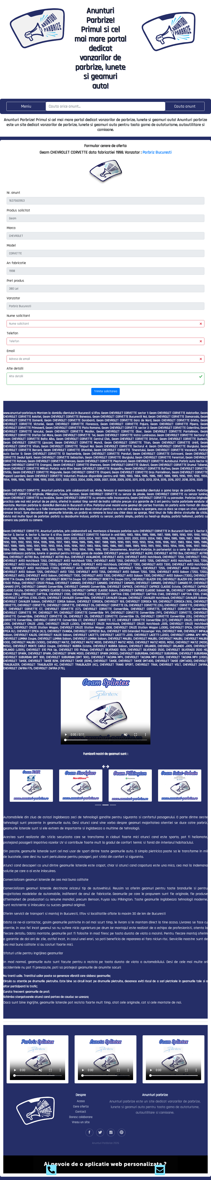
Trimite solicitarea (105, 391)
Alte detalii (15, 368)
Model (11, 245)
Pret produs (15, 280)
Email (11, 351)
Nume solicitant (18, 315)
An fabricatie (16, 263)
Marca (11, 227)
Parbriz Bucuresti (157, 152)
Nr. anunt (13, 192)
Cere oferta (81, 1106)
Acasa (81, 1101)
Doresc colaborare (81, 1117)
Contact (80, 1112)
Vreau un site (81, 1122)
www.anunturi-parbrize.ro (19, 413)
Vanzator (13, 298)
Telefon (12, 333)
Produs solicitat (18, 210)
